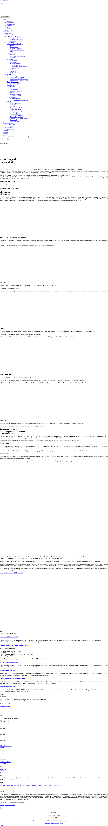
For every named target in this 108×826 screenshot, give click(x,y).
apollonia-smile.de (70, 821)
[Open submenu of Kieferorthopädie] (16, 76)
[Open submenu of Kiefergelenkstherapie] (19, 82)
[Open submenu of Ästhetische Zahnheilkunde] (22, 44)
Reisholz (39, 785)
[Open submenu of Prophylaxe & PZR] (17, 36)
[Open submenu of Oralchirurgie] (14, 85)
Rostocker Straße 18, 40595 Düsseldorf (11, 6)
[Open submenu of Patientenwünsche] (13, 123)
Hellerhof (45, 785)
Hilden (4, 785)
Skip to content (4, 0)
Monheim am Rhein (19, 785)
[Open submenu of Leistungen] (10, 33)
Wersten (51, 785)
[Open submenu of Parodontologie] (15, 97)
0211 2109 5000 (7, 3)
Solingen (28, 785)
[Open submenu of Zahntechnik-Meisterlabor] (21, 111)
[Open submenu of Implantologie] (14, 53)
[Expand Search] (4, 135)
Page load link (4, 808)
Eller (55, 785)
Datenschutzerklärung (10, 805)
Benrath (33, 785)
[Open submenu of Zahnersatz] (13, 59)
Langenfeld (10, 785)
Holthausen (60, 785)
